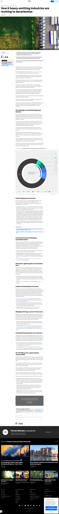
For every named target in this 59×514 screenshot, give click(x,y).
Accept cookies (29, 402)
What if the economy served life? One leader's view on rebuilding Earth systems (7, 480)
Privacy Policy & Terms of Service (29, 508)
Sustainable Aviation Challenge (23, 298)
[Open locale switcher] (1, 511)
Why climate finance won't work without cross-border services (22, 480)
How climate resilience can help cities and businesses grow (43, 463)
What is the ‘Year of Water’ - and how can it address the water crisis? (36, 480)
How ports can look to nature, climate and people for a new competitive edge (50, 480)
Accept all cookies (51, 509)
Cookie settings (51, 511)
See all (56, 441)
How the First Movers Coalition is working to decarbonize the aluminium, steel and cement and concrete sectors (29, 229)
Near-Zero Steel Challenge (29, 206)
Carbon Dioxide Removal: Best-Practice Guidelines (31, 390)
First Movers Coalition (32, 81)
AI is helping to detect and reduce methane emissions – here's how (12, 463)
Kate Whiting (3, 52)
